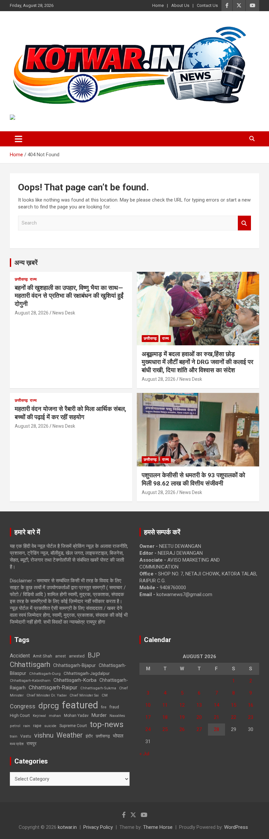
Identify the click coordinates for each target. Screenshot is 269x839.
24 (148, 729)
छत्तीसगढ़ (21, 279)
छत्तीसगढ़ (103, 736)
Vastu (25, 736)
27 (199, 729)
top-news (107, 724)
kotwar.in (67, 827)
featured (80, 705)
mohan (55, 716)
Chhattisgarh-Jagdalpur (87, 673)
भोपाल (118, 736)
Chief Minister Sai (84, 695)
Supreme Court (73, 725)
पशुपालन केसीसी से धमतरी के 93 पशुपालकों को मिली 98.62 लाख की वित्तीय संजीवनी (193, 479)
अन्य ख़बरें (26, 263)
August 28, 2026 (32, 312)
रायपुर (31, 743)
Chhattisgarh (30, 664)
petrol (15, 726)
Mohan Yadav (76, 715)
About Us (180, 5)
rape (37, 725)
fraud (114, 707)
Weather (69, 735)
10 (148, 705)
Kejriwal (39, 716)
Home (158, 5)
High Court (20, 715)
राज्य (33, 279)
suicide (50, 726)
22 (233, 717)
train (13, 736)
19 (182, 717)
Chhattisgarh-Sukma (98, 688)
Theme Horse (158, 827)
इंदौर (89, 736)
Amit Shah (42, 656)
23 (250, 717)
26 (182, 729)
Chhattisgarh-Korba (74, 680)
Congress (22, 706)
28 (216, 729)
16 (250, 705)
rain (26, 725)
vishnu (43, 735)
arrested (77, 656)
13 (199, 705)
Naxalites (117, 715)
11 (165, 705)
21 (216, 717)
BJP (94, 655)
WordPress (236, 827)
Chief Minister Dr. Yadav (47, 695)
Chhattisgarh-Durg (45, 673)
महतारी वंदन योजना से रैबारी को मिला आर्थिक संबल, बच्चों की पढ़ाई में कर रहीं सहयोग (70, 413)
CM (105, 695)
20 (199, 717)
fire (103, 707)
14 (216, 705)
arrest (60, 656)
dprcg (48, 705)
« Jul (144, 754)
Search (244, 223)
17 (148, 717)
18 (165, 717)
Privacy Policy (98, 827)
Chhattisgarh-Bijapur (74, 665)
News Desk (63, 312)
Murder (99, 715)
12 (182, 705)
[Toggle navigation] (18, 138)
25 (165, 729)
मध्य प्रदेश (17, 744)
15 (233, 705)
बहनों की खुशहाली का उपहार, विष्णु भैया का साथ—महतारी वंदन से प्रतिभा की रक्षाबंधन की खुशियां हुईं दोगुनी (69, 296)
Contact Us (207, 5)
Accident (20, 656)
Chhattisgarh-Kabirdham (30, 680)
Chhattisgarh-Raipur (53, 687)
